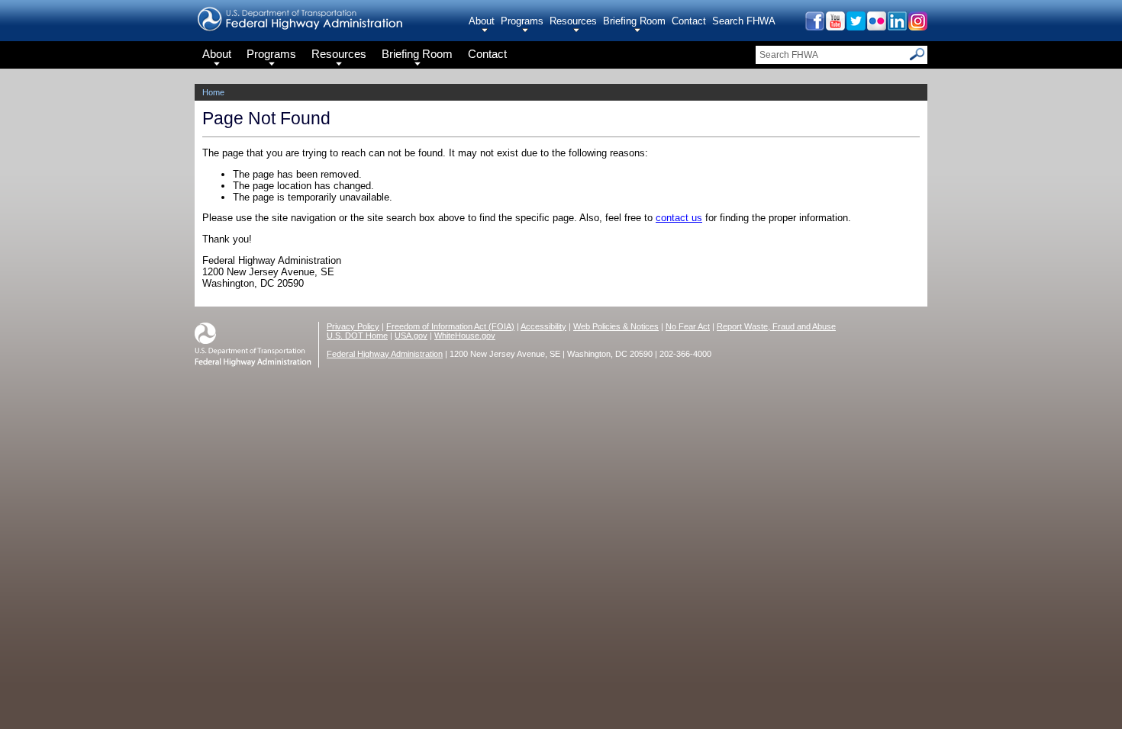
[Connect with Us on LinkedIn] (896, 26)
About (482, 21)
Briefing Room (634, 21)
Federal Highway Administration (385, 353)
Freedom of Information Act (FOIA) (450, 326)
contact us (679, 217)
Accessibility (543, 326)
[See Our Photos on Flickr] (876, 26)
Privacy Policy (353, 326)
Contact (689, 21)
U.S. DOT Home (357, 335)
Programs (522, 21)
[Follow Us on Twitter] (855, 26)
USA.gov (411, 335)
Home (213, 92)
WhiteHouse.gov (464, 335)
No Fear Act (688, 326)
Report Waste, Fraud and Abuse (776, 326)
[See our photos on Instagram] (917, 26)
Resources (573, 21)
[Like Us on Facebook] (814, 26)
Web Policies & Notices (616, 326)
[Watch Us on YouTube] (834, 26)
